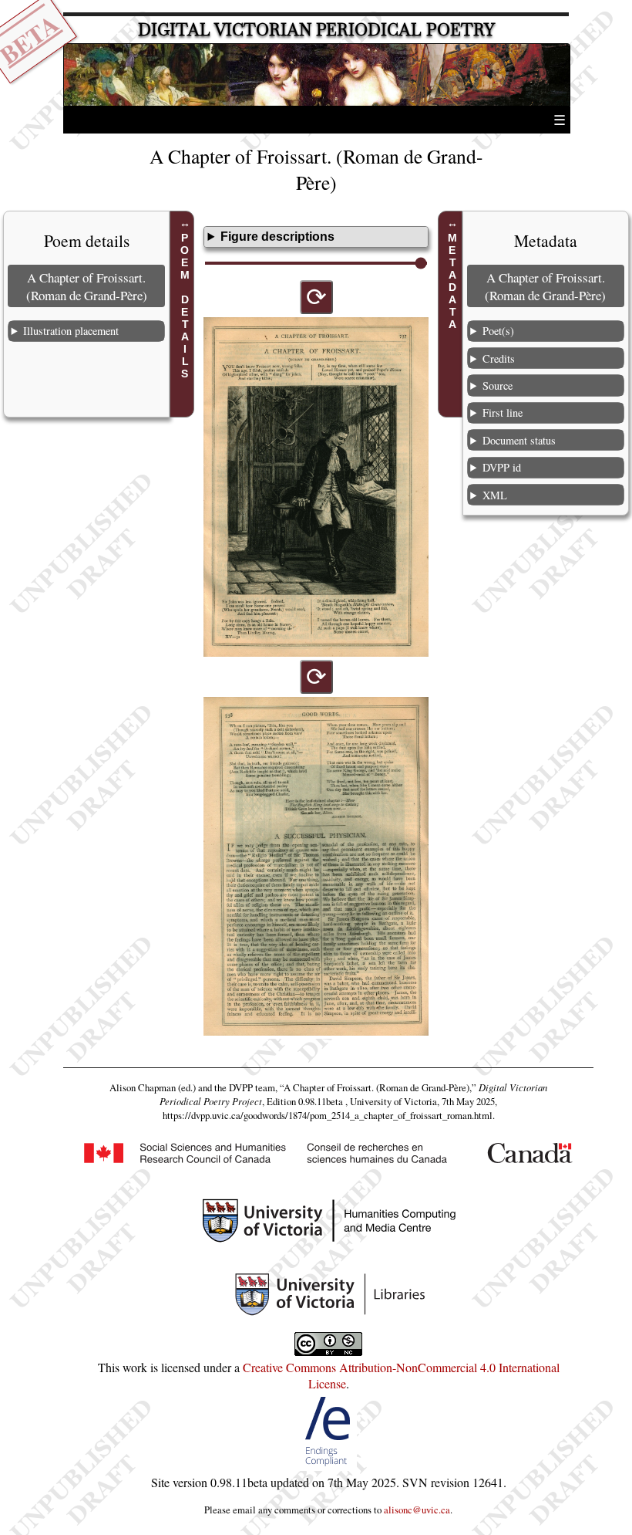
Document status (519, 440)
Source (497, 385)
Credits (498, 358)
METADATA (452, 281)
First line (502, 412)
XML (494, 495)
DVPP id (501, 467)
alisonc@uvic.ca (417, 1509)
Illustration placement (71, 330)
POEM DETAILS (185, 306)
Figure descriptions (277, 236)
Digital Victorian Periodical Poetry (316, 29)
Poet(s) (498, 330)
